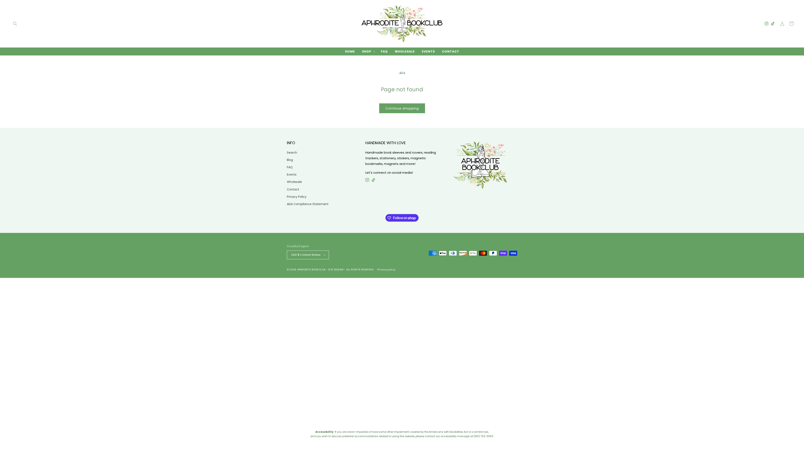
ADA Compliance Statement (308, 204)
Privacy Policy (297, 197)
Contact (293, 189)
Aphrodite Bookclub (311, 269)
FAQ (290, 167)
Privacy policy (386, 269)
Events (291, 174)
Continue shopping (402, 108)
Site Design (336, 269)
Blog (290, 160)
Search (292, 152)
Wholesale (294, 182)
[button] (15, 23)
